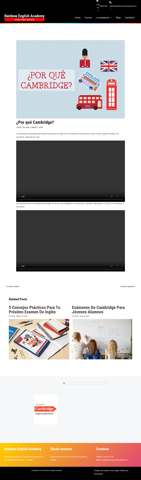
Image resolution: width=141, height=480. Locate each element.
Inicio (77, 17)
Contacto (129, 17)
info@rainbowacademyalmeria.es (124, 6)
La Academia (102, 17)
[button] (110, 17)
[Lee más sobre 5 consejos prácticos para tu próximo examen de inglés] (39, 339)
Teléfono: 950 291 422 (105, 457)
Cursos (88, 17)
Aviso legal (114, 471)
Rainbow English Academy (24, 16)
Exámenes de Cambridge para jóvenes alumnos (98, 309)
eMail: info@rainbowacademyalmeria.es (111, 460)
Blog (118, 17)
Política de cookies (101, 471)
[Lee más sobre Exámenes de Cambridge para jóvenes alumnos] (102, 339)
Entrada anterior (12, 286)
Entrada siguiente (128, 286)
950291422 (103, 6)
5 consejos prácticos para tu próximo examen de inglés (34, 309)
